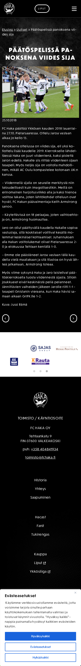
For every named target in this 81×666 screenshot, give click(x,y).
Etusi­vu (7, 30)
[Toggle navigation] (74, 9)
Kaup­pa (40, 554)
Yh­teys (40, 489)
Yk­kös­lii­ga (38, 571)
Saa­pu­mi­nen (40, 497)
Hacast (40, 517)
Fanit (40, 526)
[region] (40, 627)
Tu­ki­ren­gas (40, 534)
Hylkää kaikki (41, 657)
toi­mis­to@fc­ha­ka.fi (40, 457)
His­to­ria (40, 480)
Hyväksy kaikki (40, 636)
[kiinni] (77, 592)
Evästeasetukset (40, 647)
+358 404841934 (44, 449)
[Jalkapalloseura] (9, 8)
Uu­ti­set (22, 30)
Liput (42, 8)
